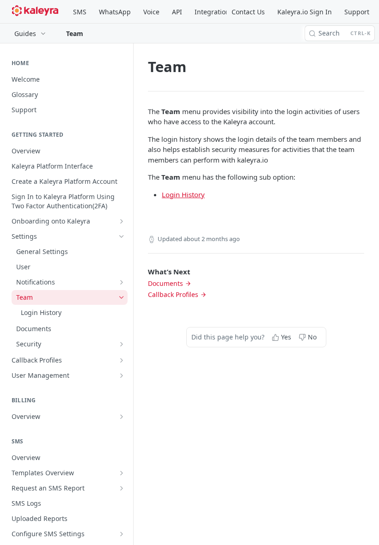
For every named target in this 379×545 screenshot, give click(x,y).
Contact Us (248, 11)
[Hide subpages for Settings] (121, 236)
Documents (165, 283)
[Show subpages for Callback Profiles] (121, 360)
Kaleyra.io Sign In (304, 11)
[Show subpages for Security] (121, 344)
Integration (212, 11)
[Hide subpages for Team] (121, 297)
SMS (79, 11)
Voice (151, 11)
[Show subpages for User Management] (121, 375)
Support (356, 11)
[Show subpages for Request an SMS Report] (121, 488)
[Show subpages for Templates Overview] (121, 473)
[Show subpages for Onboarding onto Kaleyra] (121, 221)
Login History (183, 194)
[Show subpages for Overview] (121, 416)
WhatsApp (115, 11)
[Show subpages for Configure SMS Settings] (121, 534)
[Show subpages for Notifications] (121, 282)
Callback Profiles (173, 294)
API (177, 11)
